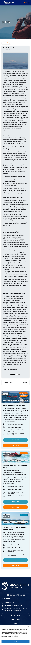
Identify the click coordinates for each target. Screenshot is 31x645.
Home (15, 623)
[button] (28, 626)
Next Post (25, 382)
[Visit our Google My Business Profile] (11, 595)
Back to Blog (6, 43)
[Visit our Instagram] (14, 595)
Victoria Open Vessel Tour (14, 405)
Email (18, 374)
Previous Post (7, 382)
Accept (15, 641)
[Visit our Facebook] (8, 595)
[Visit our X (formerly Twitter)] (21, 595)
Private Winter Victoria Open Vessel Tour (15, 528)
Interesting (13, 369)
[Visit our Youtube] (24, 595)
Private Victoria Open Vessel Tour (15, 466)
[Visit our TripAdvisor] (17, 595)
